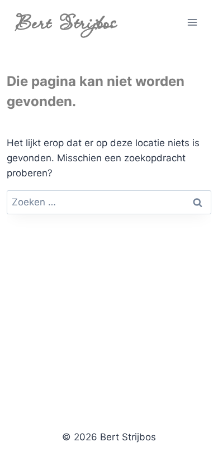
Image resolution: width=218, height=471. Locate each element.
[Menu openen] (192, 22)
